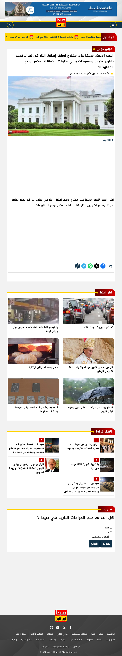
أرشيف (14, 639)
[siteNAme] (61, 22)
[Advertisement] (61, 168)
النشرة (107, 140)
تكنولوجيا (110, 639)
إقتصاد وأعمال (36, 634)
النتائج (94, 543)
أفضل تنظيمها (100, 536)
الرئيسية (111, 634)
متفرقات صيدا (75, 639)
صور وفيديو (26, 639)
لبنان (101, 634)
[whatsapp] (77, 266)
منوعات (50, 634)
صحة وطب (21, 634)
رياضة (99, 639)
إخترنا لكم (40, 639)
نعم (107, 527)
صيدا (93, 634)
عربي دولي (62, 634)
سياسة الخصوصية (61, 646)
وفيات (62, 639)
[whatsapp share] (90, 266)
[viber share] (83, 266)
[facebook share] (102, 266)
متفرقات (89, 639)
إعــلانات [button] (52, 639)
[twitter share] (96, 266)
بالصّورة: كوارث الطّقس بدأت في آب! (62, 37)
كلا (107, 532)
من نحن (76, 646)
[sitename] (61, 616)
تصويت (106, 543)
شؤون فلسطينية (79, 634)
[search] (10, 25)
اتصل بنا (45, 646)
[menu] (113, 25)
